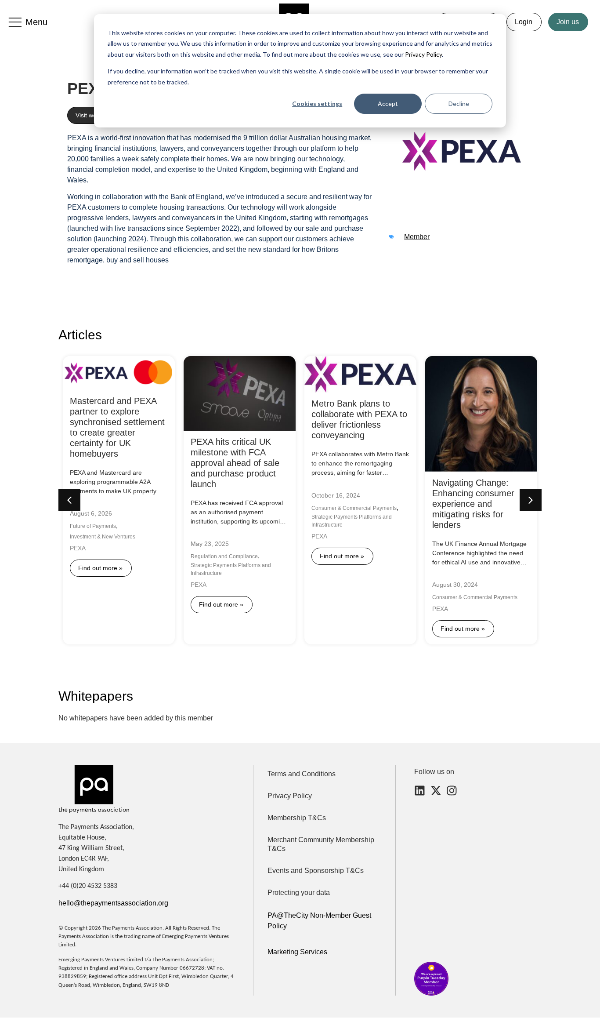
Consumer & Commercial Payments (354, 508)
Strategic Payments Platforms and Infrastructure (231, 569)
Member (417, 236)
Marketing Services (297, 952)
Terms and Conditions (301, 774)
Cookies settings (317, 103)
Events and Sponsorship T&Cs (315, 870)
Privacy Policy (423, 54)
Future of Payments (93, 526)
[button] (531, 500)
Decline (458, 103)
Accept (388, 103)
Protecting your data (298, 892)
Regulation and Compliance (224, 556)
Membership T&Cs (296, 818)
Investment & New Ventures (102, 537)
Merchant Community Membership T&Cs (320, 844)
